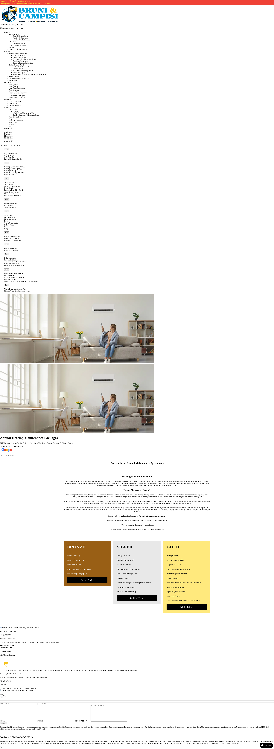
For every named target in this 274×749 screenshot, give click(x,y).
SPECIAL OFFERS (17, 447)
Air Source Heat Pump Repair (23, 71)
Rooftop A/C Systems (20, 38)
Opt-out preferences (39, 677)
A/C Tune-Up (13, 47)
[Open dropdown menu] (11, 132)
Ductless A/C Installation (21, 40)
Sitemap (13, 677)
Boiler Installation (19, 55)
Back (6, 149)
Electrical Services (15, 101)
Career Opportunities (16, 121)
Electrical (7, 99)
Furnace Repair (18, 69)
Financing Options (15, 117)
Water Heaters (13, 84)
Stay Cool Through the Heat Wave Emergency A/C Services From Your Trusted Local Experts (25, 2)
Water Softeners (14, 86)
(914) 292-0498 (17, 25)
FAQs (11, 119)
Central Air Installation (20, 36)
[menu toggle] (1, 27)
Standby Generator (15, 105)
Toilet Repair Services (16, 94)
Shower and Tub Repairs (17, 96)
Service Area (13, 109)
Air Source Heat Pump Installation (24, 59)
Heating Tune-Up (14, 76)
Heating (7, 51)
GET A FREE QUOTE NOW (10, 145)
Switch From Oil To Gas (17, 98)
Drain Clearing (14, 90)
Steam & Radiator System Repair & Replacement (29, 74)
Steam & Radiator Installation (23, 63)
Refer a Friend (13, 123)
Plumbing (7, 82)
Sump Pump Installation (17, 88)
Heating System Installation (18, 53)
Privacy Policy (5, 677)
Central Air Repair (19, 44)
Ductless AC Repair (19, 46)
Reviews (11, 125)
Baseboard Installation (20, 61)
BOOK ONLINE (6, 25)
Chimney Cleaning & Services (19, 78)
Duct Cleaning (13, 80)
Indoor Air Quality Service (18, 49)
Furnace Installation (19, 57)
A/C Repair (12, 42)
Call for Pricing (87, 580)
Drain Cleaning (30, 688)
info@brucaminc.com (7, 655)
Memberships (13, 111)
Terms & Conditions (24, 677)
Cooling (7, 32)
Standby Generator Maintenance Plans (26, 115)
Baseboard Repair (19, 73)
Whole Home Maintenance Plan (23, 113)
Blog (10, 126)
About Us (7, 107)
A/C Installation (14, 34)
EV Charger (13, 103)
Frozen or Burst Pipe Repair (18, 92)
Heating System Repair (16, 65)
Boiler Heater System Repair (22, 67)
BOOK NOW (5, 447)
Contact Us (8, 128)
